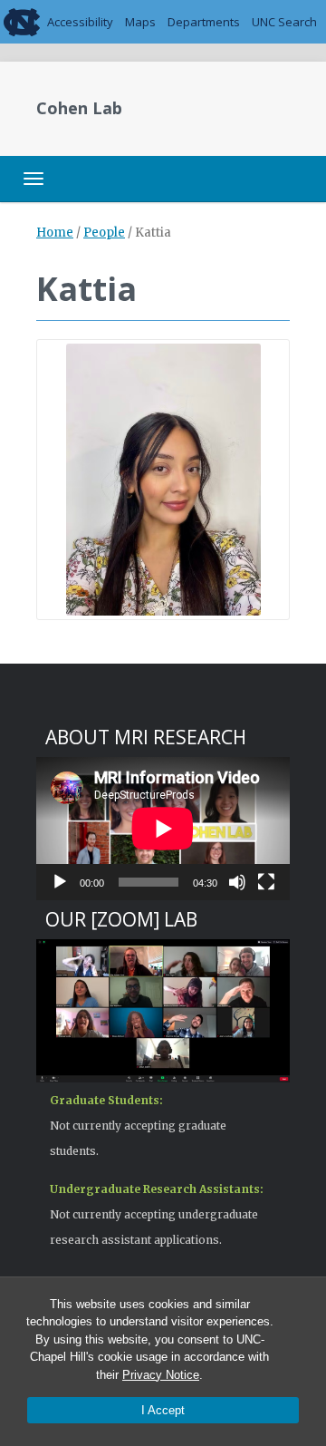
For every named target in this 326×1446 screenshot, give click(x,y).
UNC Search (284, 22)
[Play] (60, 882)
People (104, 232)
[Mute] (237, 882)
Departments (204, 22)
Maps (140, 22)
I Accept (163, 1410)
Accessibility (80, 22)
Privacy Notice (160, 1375)
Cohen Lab (79, 108)
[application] (163, 828)
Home (54, 232)
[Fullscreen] (266, 882)
